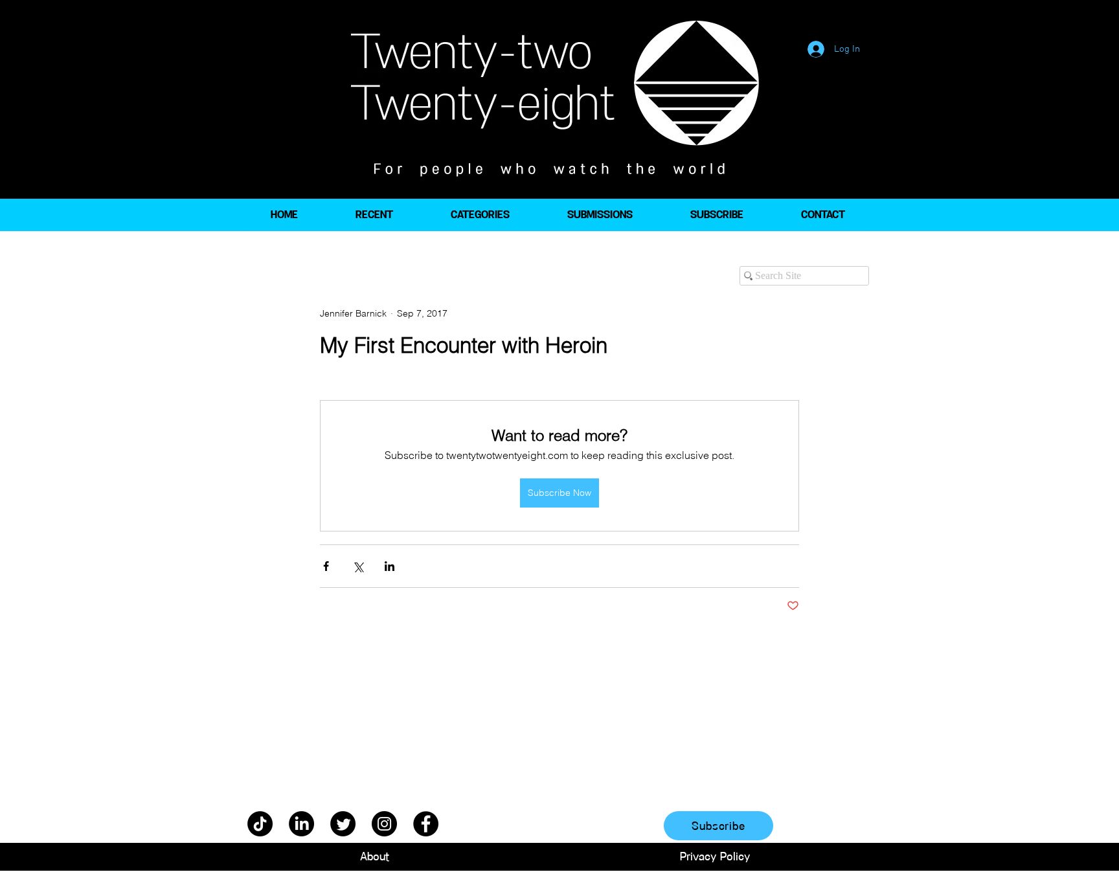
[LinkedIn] (301, 823)
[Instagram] (384, 823)
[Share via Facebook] (326, 566)
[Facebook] (425, 823)
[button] (480, 215)
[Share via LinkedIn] (389, 566)
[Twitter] (343, 823)
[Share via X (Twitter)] (358, 566)
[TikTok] (260, 823)
